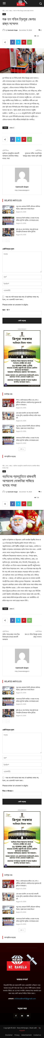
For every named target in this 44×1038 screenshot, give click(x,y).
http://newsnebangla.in (22, 190)
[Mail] (22, 1015)
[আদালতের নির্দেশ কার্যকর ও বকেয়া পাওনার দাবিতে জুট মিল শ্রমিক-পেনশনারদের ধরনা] (8, 221)
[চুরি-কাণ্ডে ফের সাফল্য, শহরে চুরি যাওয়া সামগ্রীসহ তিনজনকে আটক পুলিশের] (8, 232)
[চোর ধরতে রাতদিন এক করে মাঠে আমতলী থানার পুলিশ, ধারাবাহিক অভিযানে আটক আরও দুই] (8, 416)
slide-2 (12, 128)
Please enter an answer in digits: (15, 305)
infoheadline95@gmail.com (25, 998)
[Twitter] (18, 42)
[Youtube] (28, 1015)
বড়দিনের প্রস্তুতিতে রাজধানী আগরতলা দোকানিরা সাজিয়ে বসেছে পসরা (10, 155)
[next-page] (7, 240)
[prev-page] (4, 240)
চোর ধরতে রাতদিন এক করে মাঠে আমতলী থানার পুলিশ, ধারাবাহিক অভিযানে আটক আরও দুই (28, 415)
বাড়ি (3, 11)
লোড (21, 449)
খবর (7, 11)
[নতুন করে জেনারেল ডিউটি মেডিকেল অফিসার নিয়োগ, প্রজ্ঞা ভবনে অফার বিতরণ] (8, 209)
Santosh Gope (13, 30)
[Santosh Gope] (4, 30)
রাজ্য (10, 11)
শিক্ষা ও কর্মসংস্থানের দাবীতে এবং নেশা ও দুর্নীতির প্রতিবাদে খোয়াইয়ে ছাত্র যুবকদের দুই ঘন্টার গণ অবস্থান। (28, 402)
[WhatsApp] (29, 42)
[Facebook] (12, 42)
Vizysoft (22, 1030)
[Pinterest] (23, 42)
